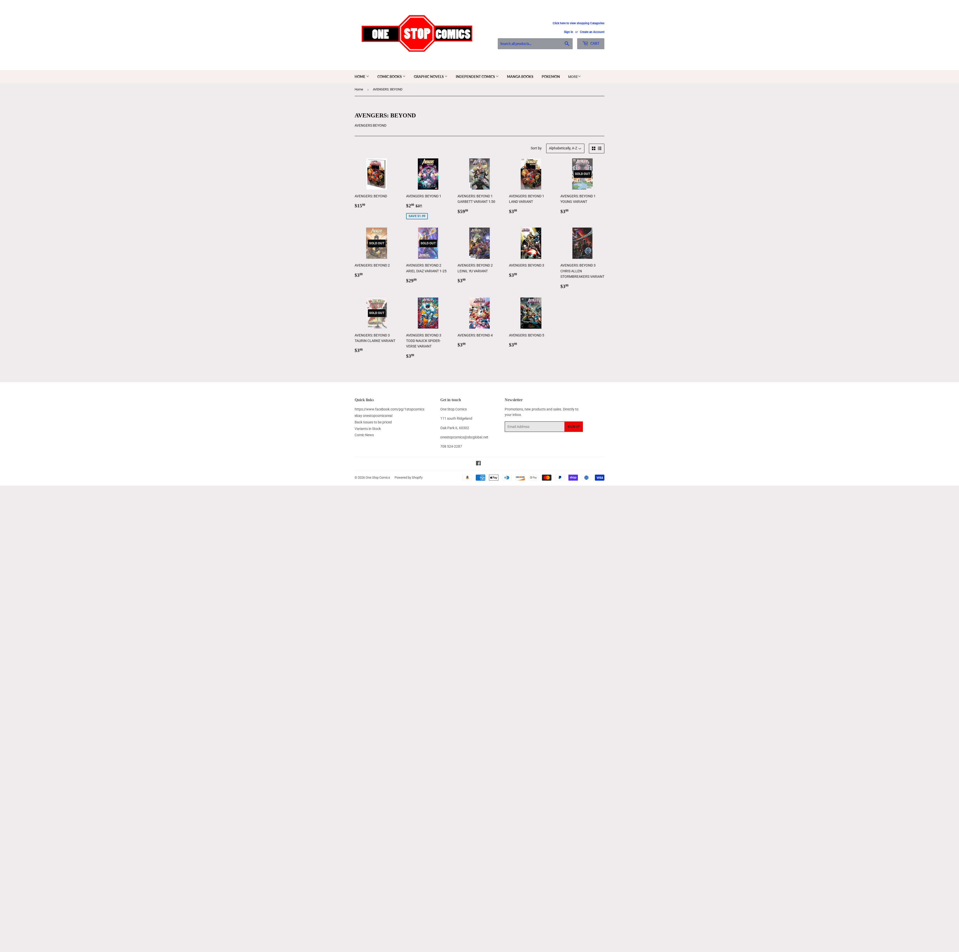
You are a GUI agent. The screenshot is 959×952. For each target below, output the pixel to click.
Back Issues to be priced (373, 422)
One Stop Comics (378, 477)
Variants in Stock (368, 429)
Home (360, 76)
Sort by (536, 148)
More (573, 77)
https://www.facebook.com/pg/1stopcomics (389, 409)
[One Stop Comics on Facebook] (478, 464)
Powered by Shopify (409, 477)
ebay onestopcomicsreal (373, 416)
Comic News (364, 435)
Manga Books (520, 76)
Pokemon (551, 76)
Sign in (568, 32)
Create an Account (592, 32)
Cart (594, 43)
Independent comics (476, 76)
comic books (390, 76)
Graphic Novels (429, 76)
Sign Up (574, 427)
